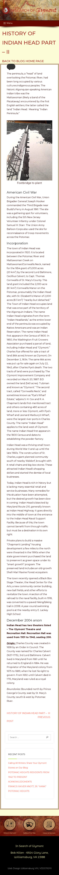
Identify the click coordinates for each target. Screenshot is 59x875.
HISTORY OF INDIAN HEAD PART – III (28, 713)
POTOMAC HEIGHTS (18, 791)
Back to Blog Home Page (23, 61)
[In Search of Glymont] (29, 10)
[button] (11, 66)
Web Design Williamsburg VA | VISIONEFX (30, 868)
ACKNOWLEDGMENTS (20, 781)
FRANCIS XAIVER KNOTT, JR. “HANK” (27, 786)
